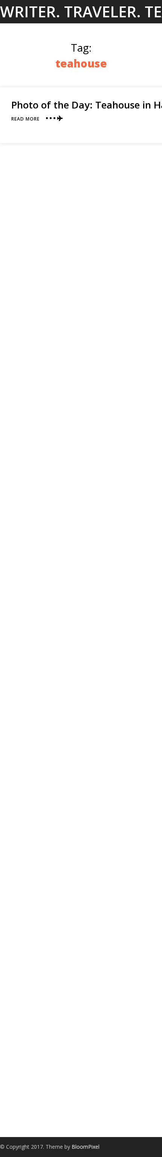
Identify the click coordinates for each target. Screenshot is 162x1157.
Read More (25, 118)
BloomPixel (85, 1146)
